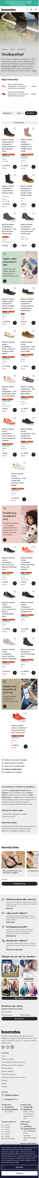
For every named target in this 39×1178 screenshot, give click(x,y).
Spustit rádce (10, 922)
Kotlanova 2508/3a (11, 1109)
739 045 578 (9, 1107)
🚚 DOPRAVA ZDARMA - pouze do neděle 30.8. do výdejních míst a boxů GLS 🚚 (18, 2)
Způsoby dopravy (7, 1071)
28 (3, 201)
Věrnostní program (8, 1059)
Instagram (21, 998)
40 (21, 666)
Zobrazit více (19, 101)
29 (21, 163)
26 (21, 361)
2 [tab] (10, 879)
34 (10, 242)
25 (21, 403)
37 (25, 239)
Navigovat (21, 1018)
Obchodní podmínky (8, 1074)
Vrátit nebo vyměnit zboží (14, 949)
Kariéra (4, 1083)
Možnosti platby (7, 1068)
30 (3, 242)
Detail (15, 167)
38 (27, 239)
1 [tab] (4, 879)
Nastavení (19, 1167)
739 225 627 (9, 1099)
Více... (34, 71)
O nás (4, 1056)
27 (24, 361)
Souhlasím (19, 1173)
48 (5, 161)
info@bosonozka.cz (12, 1095)
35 (21, 239)
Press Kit (4, 1086)
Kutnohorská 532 (29, 1129)
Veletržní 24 (27, 1109)
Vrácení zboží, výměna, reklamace (13, 1062)
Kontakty (4, 1080)
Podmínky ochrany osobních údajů (13, 1077)
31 (4, 201)
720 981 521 (27, 1126)
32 (6, 201)
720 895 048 (27, 1107)
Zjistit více (9, 908)
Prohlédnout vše (19, 884)
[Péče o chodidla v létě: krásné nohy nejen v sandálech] (13, 859)
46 (3, 318)
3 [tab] (17, 879)
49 (7, 161)
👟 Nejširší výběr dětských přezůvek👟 (20, 3)
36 (23, 239)
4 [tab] (22, 879)
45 (3, 161)
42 (23, 319)
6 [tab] (34, 879)
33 (8, 201)
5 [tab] (28, 879)
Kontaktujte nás (11, 936)
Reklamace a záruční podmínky (12, 1065)
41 (21, 319)
